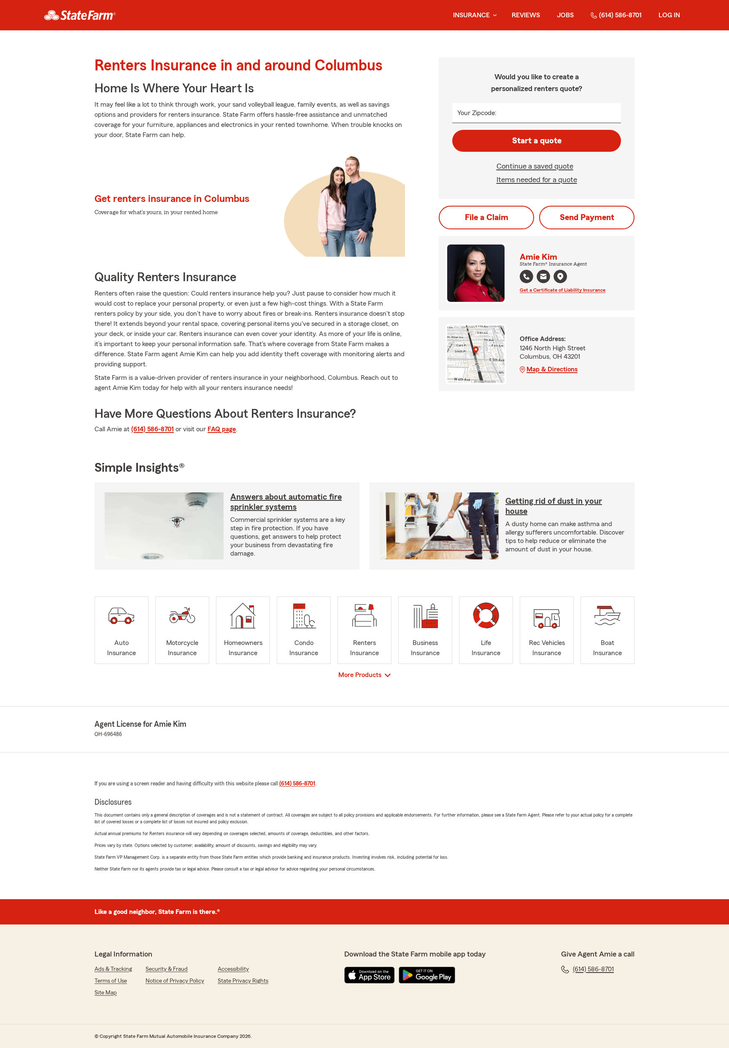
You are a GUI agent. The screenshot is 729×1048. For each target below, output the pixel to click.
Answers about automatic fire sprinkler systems (286, 502)
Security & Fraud (167, 969)
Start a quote (537, 141)
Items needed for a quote (537, 179)
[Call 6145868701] (526, 276)
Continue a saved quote (535, 166)
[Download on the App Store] (369, 975)
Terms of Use (110, 981)
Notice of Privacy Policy (175, 981)
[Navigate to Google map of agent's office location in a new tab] (560, 276)
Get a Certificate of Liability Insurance (562, 290)
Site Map (105, 993)
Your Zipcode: (477, 113)
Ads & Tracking (113, 969)
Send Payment (587, 217)
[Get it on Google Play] (427, 975)
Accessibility (233, 969)
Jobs (565, 15)
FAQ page (222, 429)
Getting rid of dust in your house (553, 506)
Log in (669, 15)
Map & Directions (552, 369)
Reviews (526, 15)
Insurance (471, 15)
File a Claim (486, 217)
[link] (79, 15)
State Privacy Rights (243, 981)
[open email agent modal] (543, 277)
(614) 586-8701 (620, 15)
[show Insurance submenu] (493, 15)
